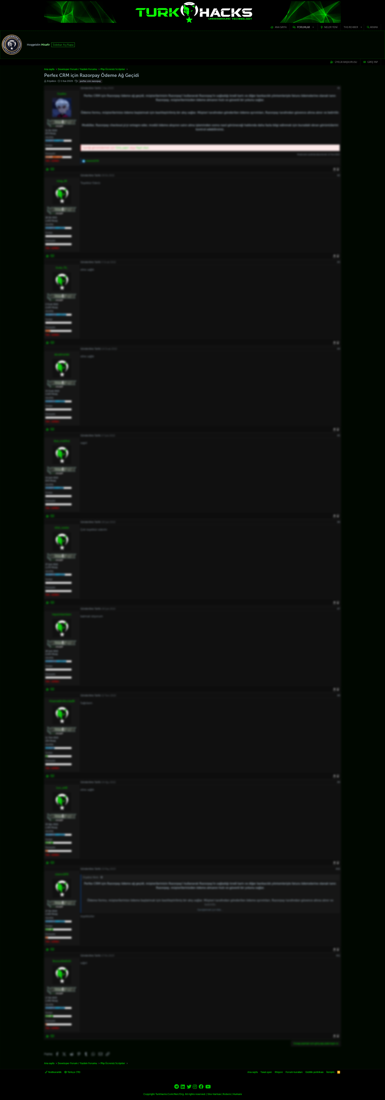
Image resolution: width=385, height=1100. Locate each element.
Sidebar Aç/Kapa (63, 44)
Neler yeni (330, 27)
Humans (237, 1094)
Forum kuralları (294, 1072)
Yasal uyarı (266, 1072)
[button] (304, 27)
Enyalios (51, 81)
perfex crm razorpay (90, 81)
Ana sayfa (281, 27)
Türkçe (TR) (73, 1072)
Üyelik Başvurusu (346, 62)
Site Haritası (214, 1094)
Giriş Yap (372, 62)
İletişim (330, 1072)
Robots (227, 1094)
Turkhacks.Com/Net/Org (169, 1094)
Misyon (279, 1072)
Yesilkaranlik (54, 1072)
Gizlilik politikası (314, 1072)
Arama (374, 27)
